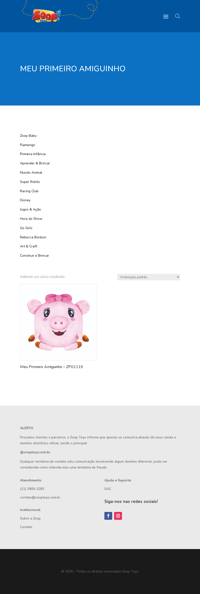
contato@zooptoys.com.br (40, 497)
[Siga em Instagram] (118, 516)
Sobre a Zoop (30, 518)
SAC (107, 489)
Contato (26, 527)
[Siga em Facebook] (108, 516)
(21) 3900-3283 (32, 489)
